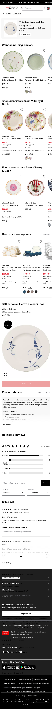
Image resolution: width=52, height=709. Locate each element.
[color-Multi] (26, 158)
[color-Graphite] (36, 291)
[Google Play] (27, 667)
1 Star (5, 473)
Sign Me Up (26, 614)
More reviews (26, 557)
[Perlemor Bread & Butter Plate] (36, 62)
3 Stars (5, 464)
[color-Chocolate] (28, 291)
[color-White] (30, 158)
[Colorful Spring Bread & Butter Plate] (13, 62)
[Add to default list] (21, 50)
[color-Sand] (30, 91)
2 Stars (5, 469)
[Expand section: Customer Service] (26, 577)
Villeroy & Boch (25, 26)
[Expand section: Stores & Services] (26, 590)
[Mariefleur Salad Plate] (36, 121)
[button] (26, 348)
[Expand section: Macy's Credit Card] (26, 583)
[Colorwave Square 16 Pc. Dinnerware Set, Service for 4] (32, 251)
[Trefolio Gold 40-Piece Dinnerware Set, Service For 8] (12, 251)
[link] (13, 82)
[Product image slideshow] (26, 348)
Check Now (29, 637)
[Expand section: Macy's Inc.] (26, 596)
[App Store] (9, 667)
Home (8, 13)
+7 (39, 292)
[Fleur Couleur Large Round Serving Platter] (13, 187)
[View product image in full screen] (5, 374)
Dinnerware (17, 13)
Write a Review (45, 446)
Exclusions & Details (18, 637)
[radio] (27, 92)
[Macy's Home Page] (12, 8)
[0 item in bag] (48, 8)
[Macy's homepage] (3, 13)
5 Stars (5, 456)
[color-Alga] (26, 91)
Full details (25, 34)
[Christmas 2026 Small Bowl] (36, 187)
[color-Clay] (32, 291)
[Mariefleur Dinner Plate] (13, 121)
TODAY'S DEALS (8, 2)
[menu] (3, 8)
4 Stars (5, 460)
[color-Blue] (49, 224)
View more (7, 424)
